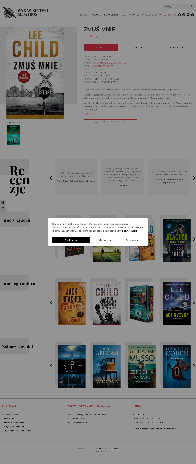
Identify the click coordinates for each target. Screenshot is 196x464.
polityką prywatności (126, 230)
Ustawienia (105, 240)
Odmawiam (132, 240)
